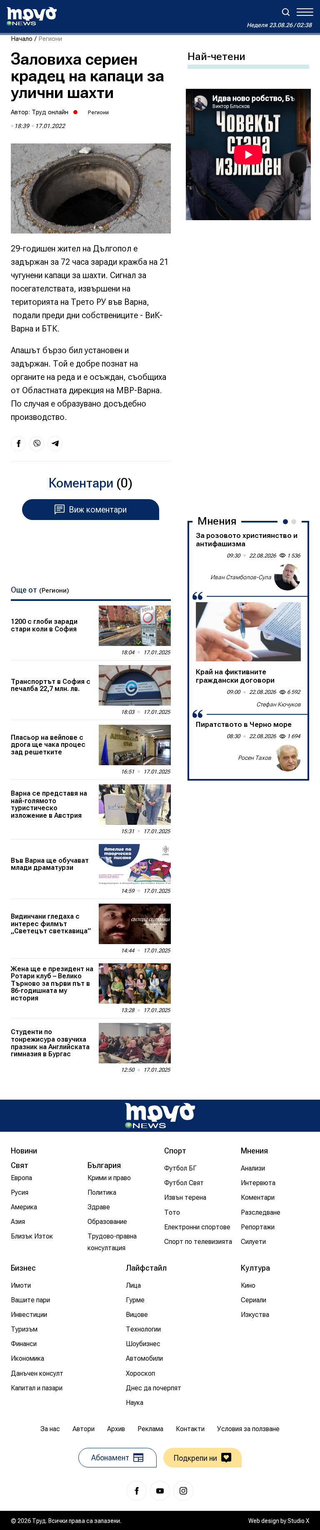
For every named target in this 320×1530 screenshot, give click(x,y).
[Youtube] (160, 1491)
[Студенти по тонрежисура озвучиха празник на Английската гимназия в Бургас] (135, 1043)
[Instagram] (183, 1491)
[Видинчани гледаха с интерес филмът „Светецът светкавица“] (135, 924)
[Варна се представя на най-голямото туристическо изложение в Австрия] (135, 804)
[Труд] (160, 1115)
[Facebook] (137, 1491)
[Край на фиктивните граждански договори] (248, 631)
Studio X (298, 1520)
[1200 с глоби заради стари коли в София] (135, 625)
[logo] (32, 16)
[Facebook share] (18, 443)
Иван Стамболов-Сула (240, 577)
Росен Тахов (254, 757)
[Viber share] (36, 443)
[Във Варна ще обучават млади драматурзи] (135, 864)
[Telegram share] (55, 443)
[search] (286, 12)
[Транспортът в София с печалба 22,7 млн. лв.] (135, 685)
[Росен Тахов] (287, 758)
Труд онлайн (50, 112)
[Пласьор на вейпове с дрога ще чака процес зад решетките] (135, 745)
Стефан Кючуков (278, 704)
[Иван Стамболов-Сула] (287, 577)
